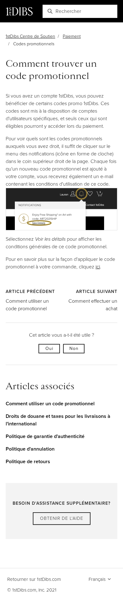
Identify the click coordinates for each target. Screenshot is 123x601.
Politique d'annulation (30, 448)
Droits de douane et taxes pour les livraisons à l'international (58, 420)
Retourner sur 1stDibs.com (34, 579)
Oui (49, 348)
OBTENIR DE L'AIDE (61, 518)
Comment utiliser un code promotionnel (27, 304)
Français (98, 579)
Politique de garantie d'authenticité (45, 436)
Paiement (72, 36)
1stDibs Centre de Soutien (30, 36)
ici (98, 266)
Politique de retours (28, 461)
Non (74, 348)
